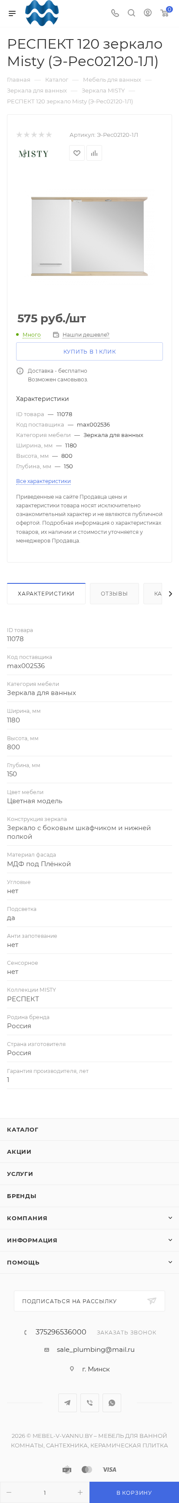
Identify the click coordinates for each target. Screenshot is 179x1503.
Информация (32, 1240)
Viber (89, 1403)
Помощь (23, 1262)
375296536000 (61, 1332)
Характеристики (46, 593)
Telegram (67, 1403)
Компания (27, 1218)
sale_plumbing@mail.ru (96, 1349)
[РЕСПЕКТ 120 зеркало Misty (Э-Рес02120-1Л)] (89, 237)
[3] (33, 134)
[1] (19, 134)
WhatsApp (112, 1403)
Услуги (20, 1173)
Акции (19, 1151)
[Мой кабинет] (148, 14)
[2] (26, 134)
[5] (48, 134)
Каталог (23, 1129)
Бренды (21, 1195)
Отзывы (114, 593)
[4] (41, 134)
